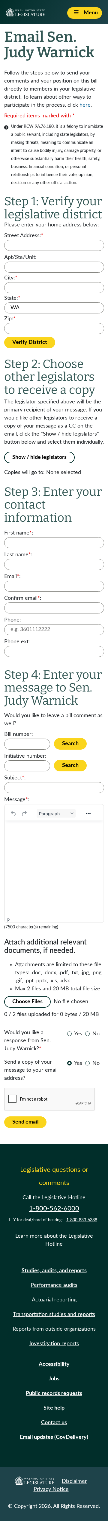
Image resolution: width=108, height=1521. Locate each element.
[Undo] (13, 813)
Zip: (10, 318)
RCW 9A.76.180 (39, 127)
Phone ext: (17, 641)
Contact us (54, 1422)
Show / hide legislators (39, 457)
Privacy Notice (51, 1489)
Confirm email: (22, 598)
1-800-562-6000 (54, 1208)
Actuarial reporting (54, 1300)
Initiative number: (25, 756)
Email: (12, 576)
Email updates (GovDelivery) (54, 1437)
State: (12, 298)
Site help (54, 1408)
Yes (78, 1034)
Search (70, 743)
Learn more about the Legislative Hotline (54, 1240)
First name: (18, 533)
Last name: (18, 554)
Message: (16, 799)
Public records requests (54, 1393)
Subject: (15, 778)
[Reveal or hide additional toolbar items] (88, 813)
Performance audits (54, 1285)
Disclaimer (74, 1481)
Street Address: (24, 235)
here (85, 105)
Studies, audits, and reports (54, 1270)
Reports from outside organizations (54, 1329)
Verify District (29, 342)
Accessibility (54, 1364)
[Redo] (24, 813)
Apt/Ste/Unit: (20, 257)
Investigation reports (54, 1343)
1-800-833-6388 (81, 1220)
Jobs (54, 1379)
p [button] (8, 919)
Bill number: (18, 734)
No (96, 1034)
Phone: (12, 620)
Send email (25, 1122)
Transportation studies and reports (54, 1314)
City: (10, 278)
